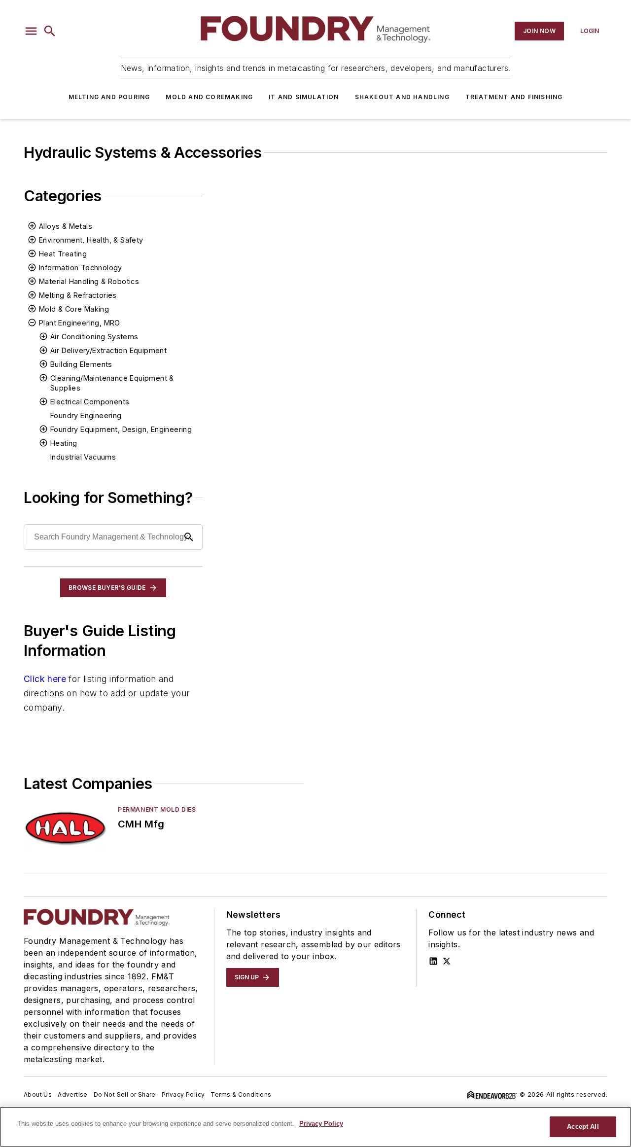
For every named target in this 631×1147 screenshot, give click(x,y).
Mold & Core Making (74, 309)
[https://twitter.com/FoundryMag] (447, 961)
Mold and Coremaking (209, 97)
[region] (315, 1127)
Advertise (73, 1094)
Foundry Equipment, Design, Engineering (121, 429)
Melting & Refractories (78, 295)
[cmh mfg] (67, 829)
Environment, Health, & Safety (91, 240)
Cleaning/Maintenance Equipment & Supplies (112, 383)
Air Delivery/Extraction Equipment (108, 350)
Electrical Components (89, 401)
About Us (38, 1094)
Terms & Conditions (240, 1094)
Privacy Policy (183, 1094)
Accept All (582, 1126)
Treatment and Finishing (514, 97)
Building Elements (81, 364)
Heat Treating (63, 254)
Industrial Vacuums (83, 457)
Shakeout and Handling (402, 97)
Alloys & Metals (65, 226)
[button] (31, 31)
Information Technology (80, 267)
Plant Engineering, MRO (79, 323)
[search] (49, 31)
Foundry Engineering (86, 415)
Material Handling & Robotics (89, 281)
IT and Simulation (304, 97)
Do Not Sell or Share (125, 1094)
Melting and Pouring (109, 97)
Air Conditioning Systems (94, 336)
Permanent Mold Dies (157, 809)
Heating (63, 443)
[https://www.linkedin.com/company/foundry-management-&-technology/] (433, 961)
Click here (45, 679)
